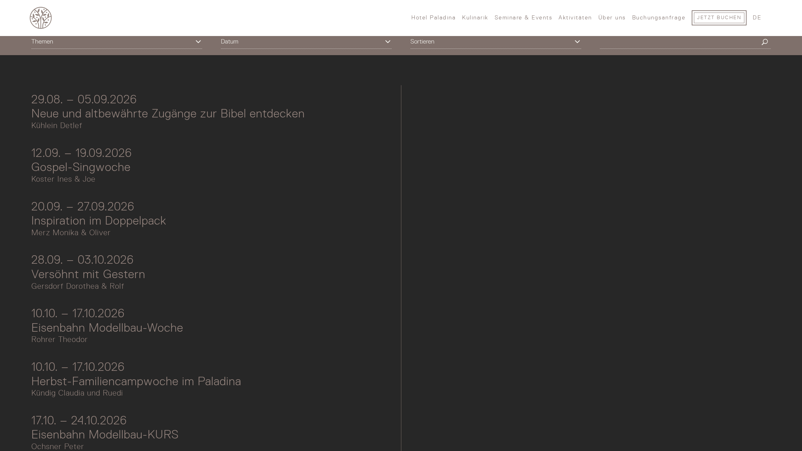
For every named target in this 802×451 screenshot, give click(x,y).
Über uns (612, 18)
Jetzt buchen (719, 17)
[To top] (754, 434)
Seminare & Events (524, 18)
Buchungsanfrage (659, 18)
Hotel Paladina (433, 18)
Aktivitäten (575, 18)
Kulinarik (475, 18)
